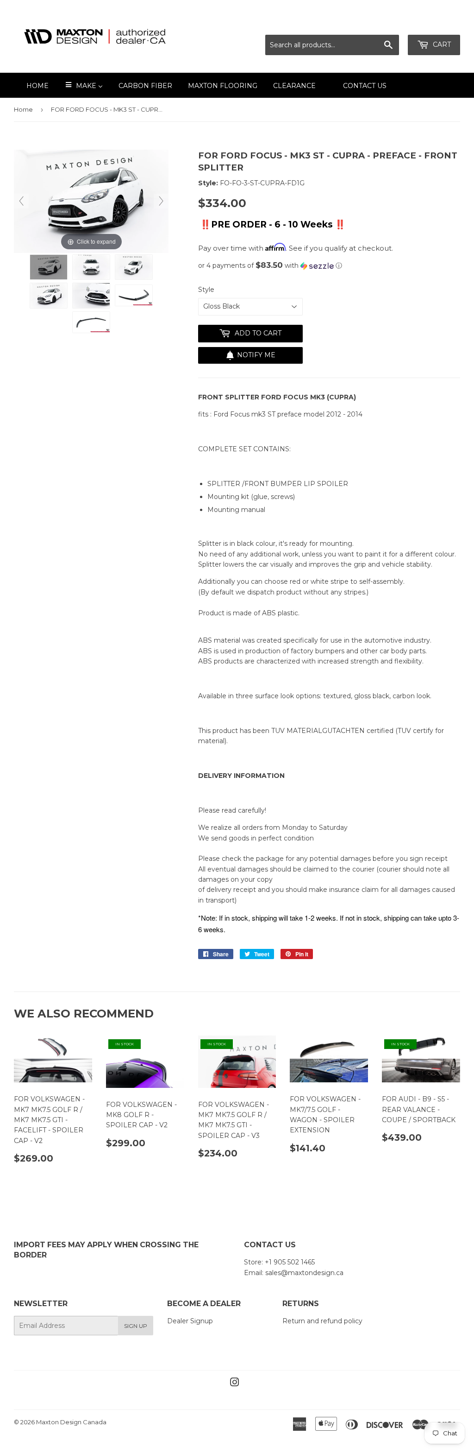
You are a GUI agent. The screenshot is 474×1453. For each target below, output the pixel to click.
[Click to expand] (91, 200)
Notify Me (256, 355)
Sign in (378, 23)
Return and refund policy (322, 1321)
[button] (329, 265)
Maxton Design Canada (71, 1422)
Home (23, 109)
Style (206, 289)
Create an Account (431, 23)
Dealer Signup (190, 1321)
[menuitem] (31, 85)
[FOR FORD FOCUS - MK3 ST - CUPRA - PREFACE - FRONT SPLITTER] (48, 267)
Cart (441, 44)
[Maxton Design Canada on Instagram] (234, 1383)
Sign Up (135, 1325)
